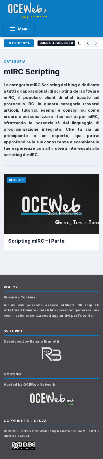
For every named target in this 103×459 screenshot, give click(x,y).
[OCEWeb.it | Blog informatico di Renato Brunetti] (27, 10)
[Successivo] (95, 43)
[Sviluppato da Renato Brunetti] (51, 354)
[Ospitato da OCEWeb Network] (51, 399)
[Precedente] (88, 43)
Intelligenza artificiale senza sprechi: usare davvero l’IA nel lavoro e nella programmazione (79, 43)
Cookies (27, 297)
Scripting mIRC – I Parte (36, 241)
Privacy (11, 297)
